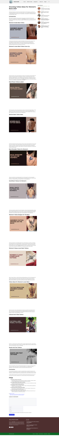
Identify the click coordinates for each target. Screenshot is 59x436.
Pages (45, 1)
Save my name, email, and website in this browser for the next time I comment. (21, 412)
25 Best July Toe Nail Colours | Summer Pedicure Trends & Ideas (45, 12)
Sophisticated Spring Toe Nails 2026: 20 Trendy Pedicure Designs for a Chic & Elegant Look (45, 26)
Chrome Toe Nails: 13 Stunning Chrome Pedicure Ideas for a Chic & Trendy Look (45, 23)
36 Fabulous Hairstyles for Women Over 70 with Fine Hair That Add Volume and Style (45, 19)
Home (25, 1)
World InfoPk (16, 1)
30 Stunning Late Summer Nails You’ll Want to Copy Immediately (45, 9)
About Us (41, 1)
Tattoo (13, 393)
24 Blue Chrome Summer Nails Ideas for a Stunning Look (45, 15)
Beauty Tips (11, 393)
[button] (49, 2)
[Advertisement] (22, 69)
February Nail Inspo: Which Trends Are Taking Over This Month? (17, 394)
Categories (35, 1)
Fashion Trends (29, 1)
